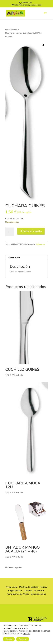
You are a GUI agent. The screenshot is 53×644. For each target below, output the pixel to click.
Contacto (28, 590)
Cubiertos (27, 33)
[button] (43, 45)
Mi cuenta (39, 590)
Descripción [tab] (14, 257)
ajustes (26, 633)
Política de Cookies (28, 586)
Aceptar (9, 639)
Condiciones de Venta (18, 593)
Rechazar (22, 639)
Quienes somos (37, 593)
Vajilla (18, 33)
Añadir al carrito (31, 231)
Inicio (7, 29)
